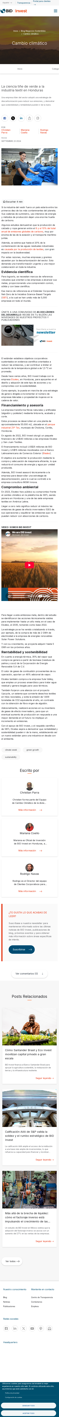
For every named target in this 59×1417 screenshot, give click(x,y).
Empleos (35, 1306)
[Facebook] (6, 1328)
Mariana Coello (25, 131)
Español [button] (6, 3)
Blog (5, 1297)
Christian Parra (5, 131)
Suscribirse (19, 949)
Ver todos (10, 1261)
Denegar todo (28, 1405)
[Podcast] (41, 1328)
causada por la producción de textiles (23, 249)
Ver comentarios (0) (27, 973)
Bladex (46, 453)
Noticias (6, 1301)
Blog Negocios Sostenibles (33, 31)
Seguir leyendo (43, 1078)
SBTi (4, 297)
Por (3, 127)
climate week (11, 750)
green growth (32, 750)
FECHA (4, 138)
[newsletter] (49, 1328)
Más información (27, 810)
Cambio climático (31, 33)
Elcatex (15, 379)
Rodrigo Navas (44, 131)
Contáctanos (36, 1301)
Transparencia (23, 3)
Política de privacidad (12, 1393)
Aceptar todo (28, 1413)
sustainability (10, 757)
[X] (23, 1328)
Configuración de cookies (13, 1397)
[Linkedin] (15, 1328)
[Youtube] (32, 1328)
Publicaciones (9, 1306)
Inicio (15, 31)
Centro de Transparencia (42, 1297)
